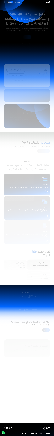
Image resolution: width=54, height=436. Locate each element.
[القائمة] (5, 2)
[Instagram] (9, 428)
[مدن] (48, 2)
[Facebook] (11, 428)
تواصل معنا (27, 35)
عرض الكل (46, 328)
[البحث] (15, 2)
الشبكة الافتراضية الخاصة (17, 66)
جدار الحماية (20, 81)
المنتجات (48, 433)
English (18, 2)
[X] (4, 428)
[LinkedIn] (7, 428)
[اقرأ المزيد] (8, 97)
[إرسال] (7, 352)
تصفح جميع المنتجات (43, 149)
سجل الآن (27, 120)
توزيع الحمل (20, 76)
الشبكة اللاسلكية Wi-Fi (17, 71)
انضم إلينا (10, 2)
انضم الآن (43, 375)
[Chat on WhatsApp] (3, 432)
